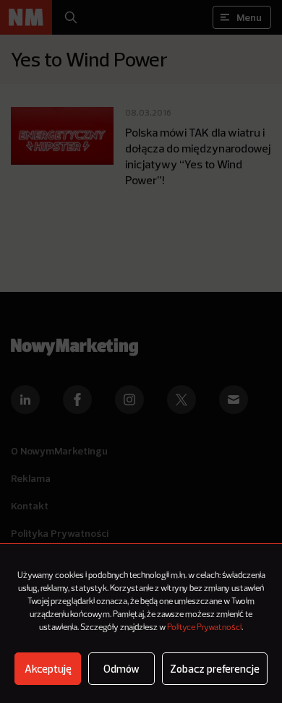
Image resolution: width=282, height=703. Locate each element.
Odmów (121, 669)
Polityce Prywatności (204, 627)
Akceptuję (48, 669)
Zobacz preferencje (215, 669)
